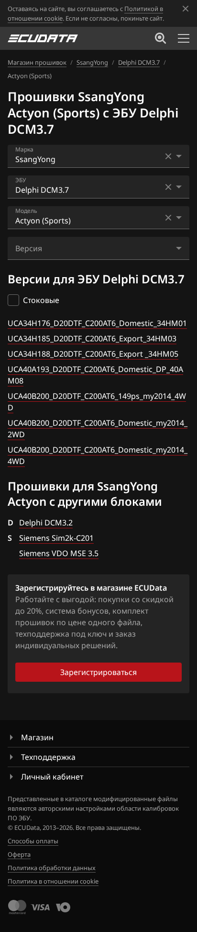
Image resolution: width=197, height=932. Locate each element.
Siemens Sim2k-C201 (56, 538)
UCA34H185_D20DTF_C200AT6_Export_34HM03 (92, 338)
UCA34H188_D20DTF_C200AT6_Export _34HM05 (93, 354)
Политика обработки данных (52, 867)
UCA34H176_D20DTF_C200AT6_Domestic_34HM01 (97, 323)
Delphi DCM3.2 (46, 522)
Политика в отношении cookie (53, 881)
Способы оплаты (33, 841)
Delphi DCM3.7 (139, 62)
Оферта (19, 854)
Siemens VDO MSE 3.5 (58, 553)
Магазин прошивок (37, 62)
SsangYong (92, 62)
